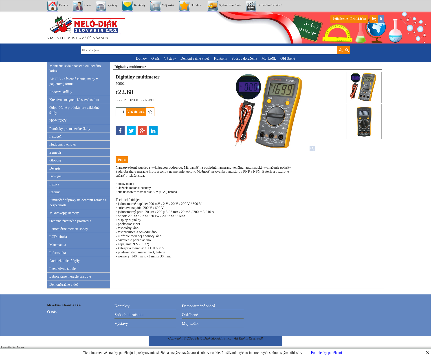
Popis (121, 159)
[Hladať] (347, 50)
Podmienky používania (327, 353)
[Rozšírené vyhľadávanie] (340, 50)
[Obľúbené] (150, 112)
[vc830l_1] (364, 121)
